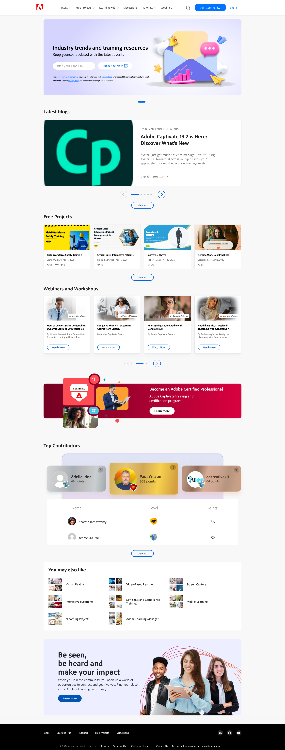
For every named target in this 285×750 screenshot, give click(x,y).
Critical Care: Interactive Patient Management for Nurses (128, 254)
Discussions (130, 7)
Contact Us (162, 746)
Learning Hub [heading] (64, 732)
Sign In (234, 7)
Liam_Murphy (54, 259)
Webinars (166, 7)
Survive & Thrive (157, 254)
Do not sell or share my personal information (196, 746)
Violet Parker (204, 259)
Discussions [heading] (122, 732)
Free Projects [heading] (102, 732)
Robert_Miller (154, 259)
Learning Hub (107, 7)
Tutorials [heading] (83, 732)
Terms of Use (120, 746)
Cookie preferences (141, 746)
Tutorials (147, 7)
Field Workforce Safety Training (64, 254)
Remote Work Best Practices (213, 254)
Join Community (210, 7)
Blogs (64, 7)
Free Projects (84, 7)
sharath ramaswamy (154, 176)
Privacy (105, 746)
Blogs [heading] (46, 732)
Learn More (70, 698)
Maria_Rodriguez (105, 259)
